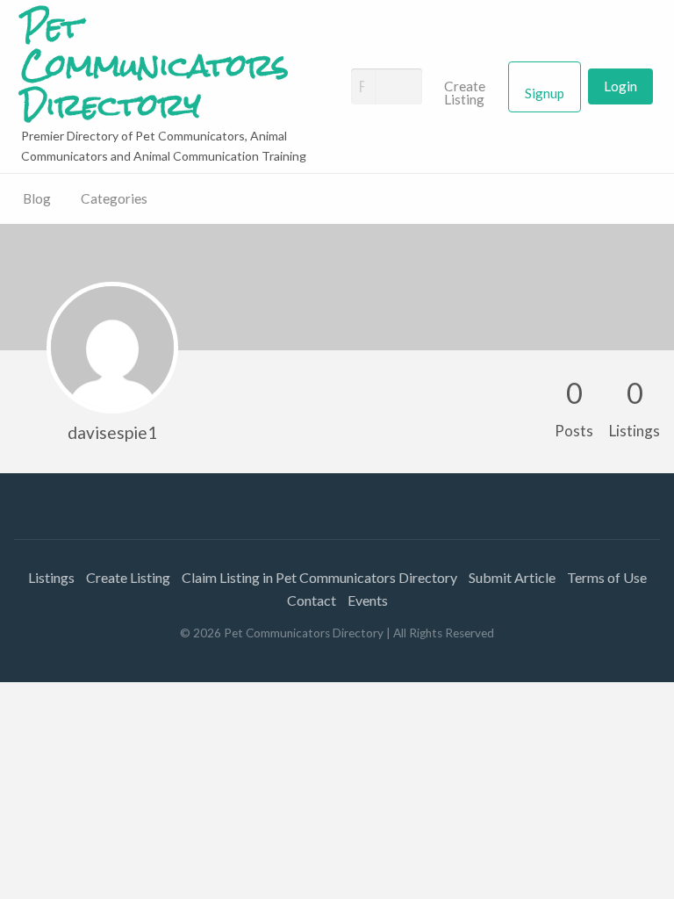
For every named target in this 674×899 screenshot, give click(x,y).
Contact (311, 600)
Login (620, 86)
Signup (544, 93)
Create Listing (464, 93)
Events (368, 600)
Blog (37, 198)
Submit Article (512, 577)
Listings (51, 577)
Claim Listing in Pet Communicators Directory (319, 577)
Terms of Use (607, 577)
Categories (114, 198)
